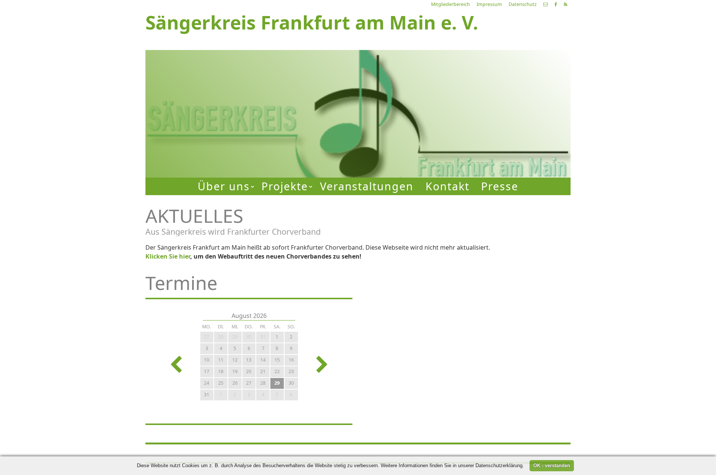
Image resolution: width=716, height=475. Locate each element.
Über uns (224, 186)
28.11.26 (474, 81)
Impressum (489, 4)
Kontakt (447, 186)
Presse (499, 186)
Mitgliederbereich (450, 4)
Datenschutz (523, 4)
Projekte (284, 186)
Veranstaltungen (367, 186)
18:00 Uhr (450, 120)
